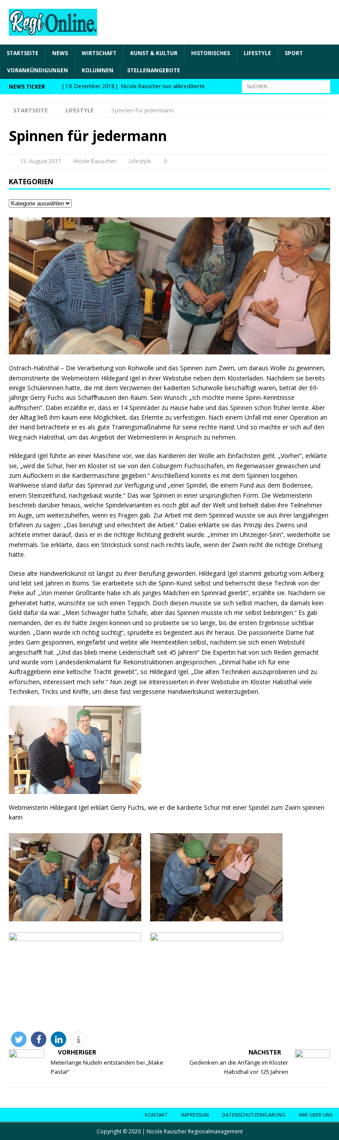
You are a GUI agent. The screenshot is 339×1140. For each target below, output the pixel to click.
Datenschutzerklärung (254, 1114)
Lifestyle (257, 53)
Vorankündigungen (37, 70)
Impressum (195, 1114)
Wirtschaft (99, 53)
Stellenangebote (153, 70)
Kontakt (156, 1114)
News (60, 53)
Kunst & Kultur (153, 53)
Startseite (22, 53)
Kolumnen (97, 70)
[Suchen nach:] (286, 86)
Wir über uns (315, 1114)
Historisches (210, 53)
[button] (18, 1039)
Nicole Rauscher (95, 161)
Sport (294, 53)
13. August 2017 (40, 161)
